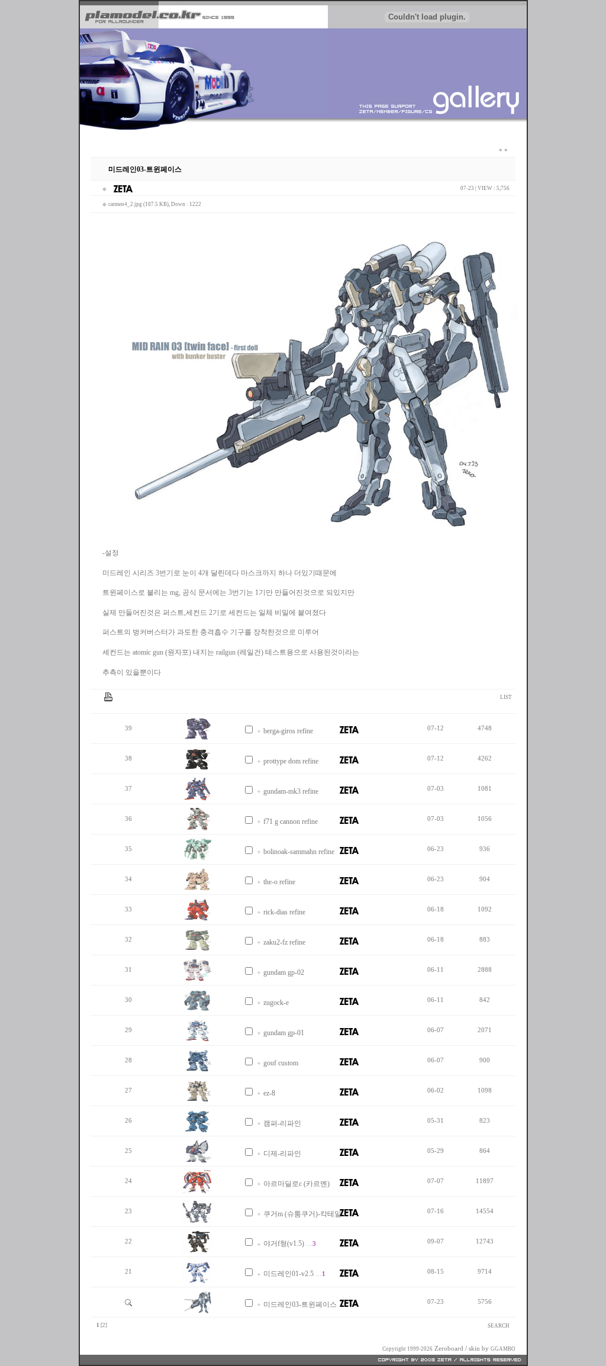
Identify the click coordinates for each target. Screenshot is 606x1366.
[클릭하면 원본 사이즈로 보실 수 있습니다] (197, 738)
